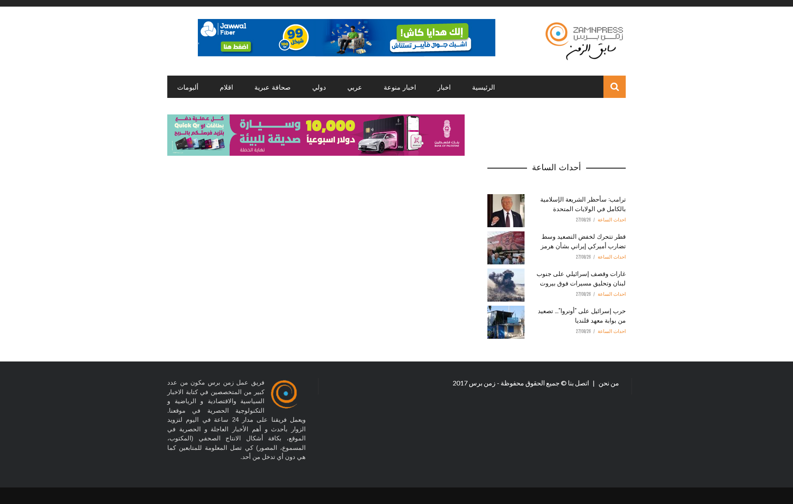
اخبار (444, 87)
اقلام (226, 87)
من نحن (608, 383)
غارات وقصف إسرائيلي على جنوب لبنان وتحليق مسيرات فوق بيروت (581, 278)
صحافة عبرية (272, 87)
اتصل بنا (579, 383)
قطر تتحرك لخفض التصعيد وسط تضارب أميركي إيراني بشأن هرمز (583, 240)
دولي (319, 87)
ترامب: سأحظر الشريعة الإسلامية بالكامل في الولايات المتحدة (583, 203)
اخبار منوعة (400, 87)
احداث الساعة (612, 219)
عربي (354, 87)
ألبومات (187, 87)
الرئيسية (483, 87)
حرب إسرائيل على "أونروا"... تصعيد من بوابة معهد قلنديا (582, 315)
